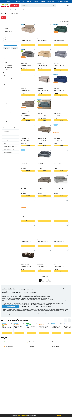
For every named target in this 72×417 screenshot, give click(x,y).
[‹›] (28, 105)
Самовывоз (31, 346)
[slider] (3, 45)
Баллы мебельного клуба (34, 341)
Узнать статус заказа (63, 1)
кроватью (57, 295)
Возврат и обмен (55, 346)
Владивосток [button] (8, 1)
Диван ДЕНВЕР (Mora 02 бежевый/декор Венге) (56, 327)
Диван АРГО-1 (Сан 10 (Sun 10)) (31, 327)
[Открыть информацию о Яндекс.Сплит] (25, 41)
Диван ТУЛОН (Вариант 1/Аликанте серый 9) (6, 327)
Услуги (23, 1)
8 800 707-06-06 (59, 6)
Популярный (23, 107)
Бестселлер (40, 107)
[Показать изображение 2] (28, 111)
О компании (42, 1)
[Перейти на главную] (5, 6)
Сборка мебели (9, 346)
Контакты (29, 1)
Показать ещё (45, 276)
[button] (34, 25)
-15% (38, 101)
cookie (18, 415)
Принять (59, 415)
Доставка (36, 1)
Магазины (18, 1)
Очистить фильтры (11, 306)
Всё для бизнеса (50, 1)
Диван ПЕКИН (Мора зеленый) (18, 327)
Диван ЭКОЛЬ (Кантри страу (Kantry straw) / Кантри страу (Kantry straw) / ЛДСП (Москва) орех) (43, 327)
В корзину (28, 95)
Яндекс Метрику (23, 415)
